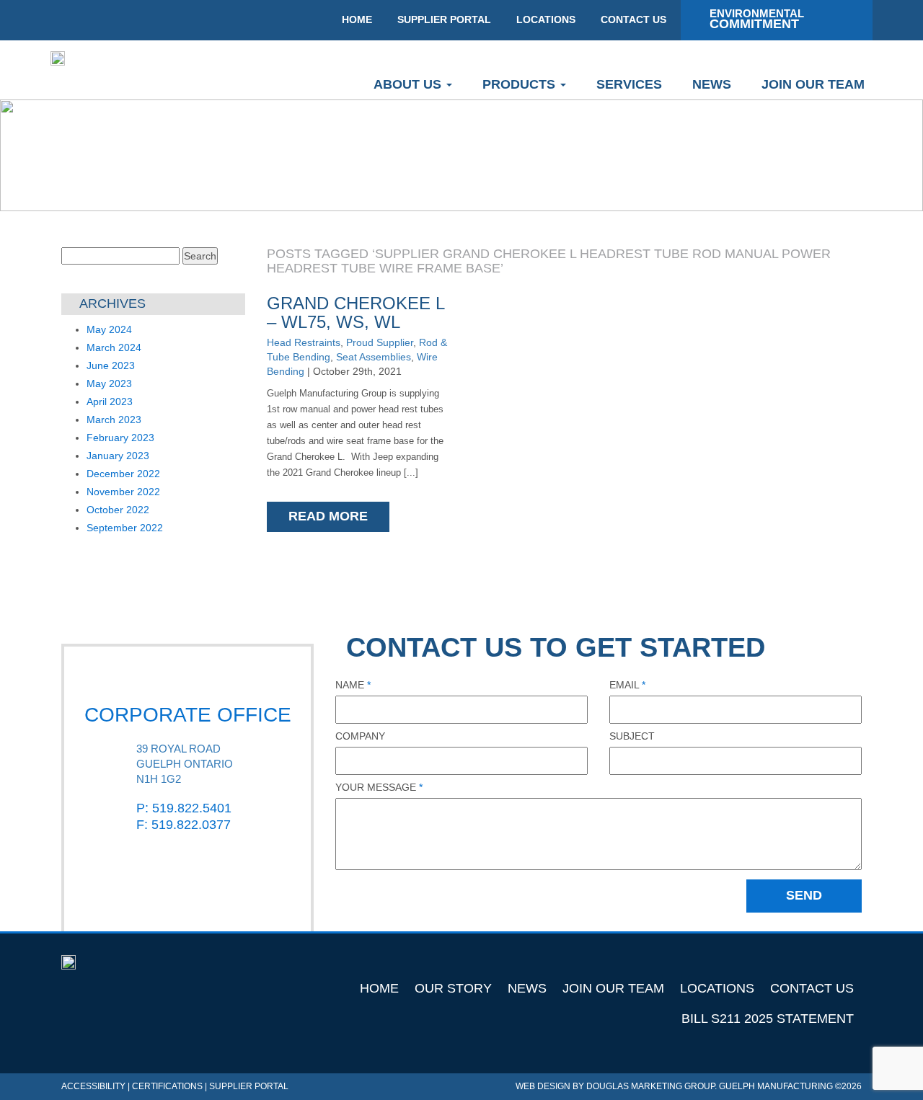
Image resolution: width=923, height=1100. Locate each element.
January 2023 (118, 455)
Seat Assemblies (373, 357)
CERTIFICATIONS (167, 1086)
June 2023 (111, 365)
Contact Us (812, 988)
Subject (632, 736)
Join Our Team (813, 84)
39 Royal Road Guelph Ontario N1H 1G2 (184, 764)
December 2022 (123, 473)
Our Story (453, 988)
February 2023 (120, 437)
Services (629, 84)
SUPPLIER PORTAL (444, 19)
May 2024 (109, 329)
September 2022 (125, 527)
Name (353, 685)
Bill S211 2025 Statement (767, 1018)
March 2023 (114, 419)
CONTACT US (633, 19)
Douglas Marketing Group (650, 1086)
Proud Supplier (379, 342)
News (711, 84)
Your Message (379, 787)
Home (379, 988)
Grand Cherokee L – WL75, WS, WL (355, 312)
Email (627, 685)
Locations (717, 988)
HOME (357, 19)
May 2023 (109, 383)
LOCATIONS (545, 19)
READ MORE (328, 516)
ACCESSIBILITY (93, 1086)
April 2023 (110, 401)
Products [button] (520, 84)
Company (360, 736)
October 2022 (118, 509)
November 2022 (123, 491)
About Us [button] (409, 84)
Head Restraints (303, 342)
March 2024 (114, 347)
